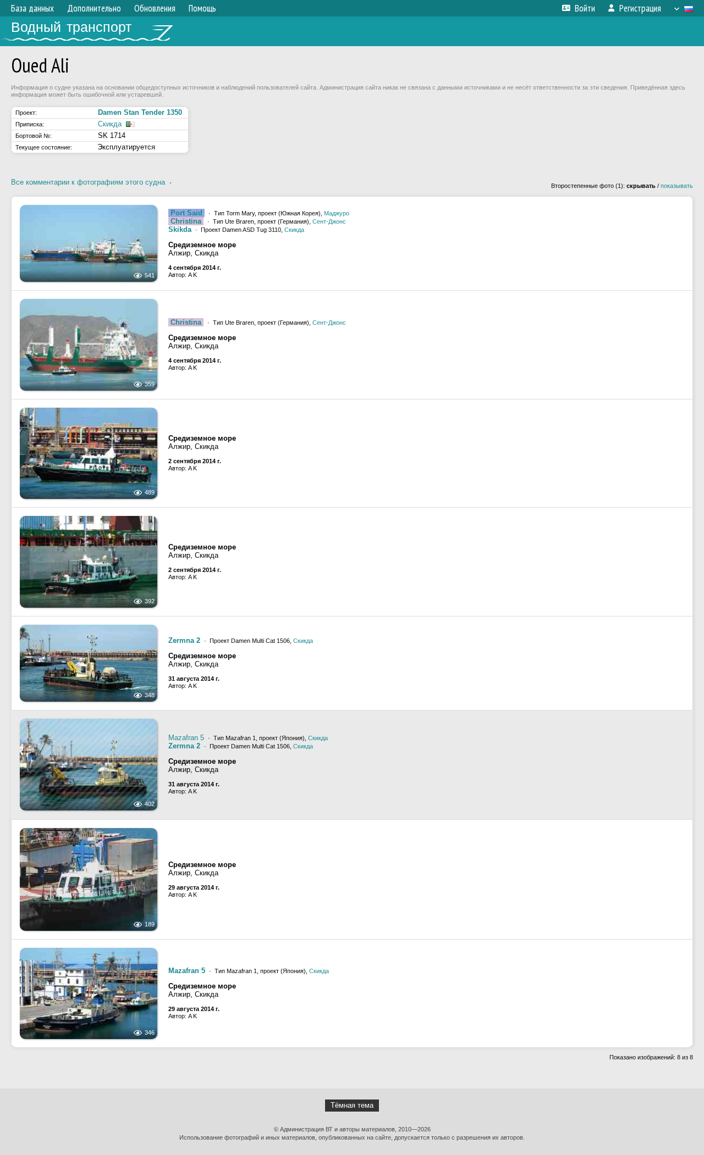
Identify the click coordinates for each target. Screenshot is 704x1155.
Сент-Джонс (329, 221)
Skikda (179, 229)
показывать (677, 185)
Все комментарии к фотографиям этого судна (88, 182)
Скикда (110, 124)
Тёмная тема (352, 1105)
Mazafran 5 (186, 738)
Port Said (186, 213)
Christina (185, 221)
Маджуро (336, 213)
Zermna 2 (184, 640)
